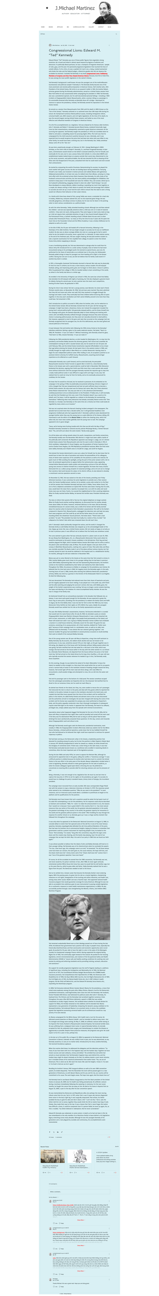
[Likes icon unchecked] (54, 1223)
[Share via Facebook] (49, 1132)
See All (116, 1146)
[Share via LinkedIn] (58, 1132)
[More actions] (109, 45)
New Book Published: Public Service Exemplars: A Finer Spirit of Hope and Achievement (79, 1166)
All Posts (43, 34)
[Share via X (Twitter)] (53, 1132)
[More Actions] (109, 1201)
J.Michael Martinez (75, 8)
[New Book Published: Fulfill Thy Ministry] (53, 1156)
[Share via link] (62, 1132)
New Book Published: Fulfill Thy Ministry (50, 1166)
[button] (116, 34)
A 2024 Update (101, 1152)
